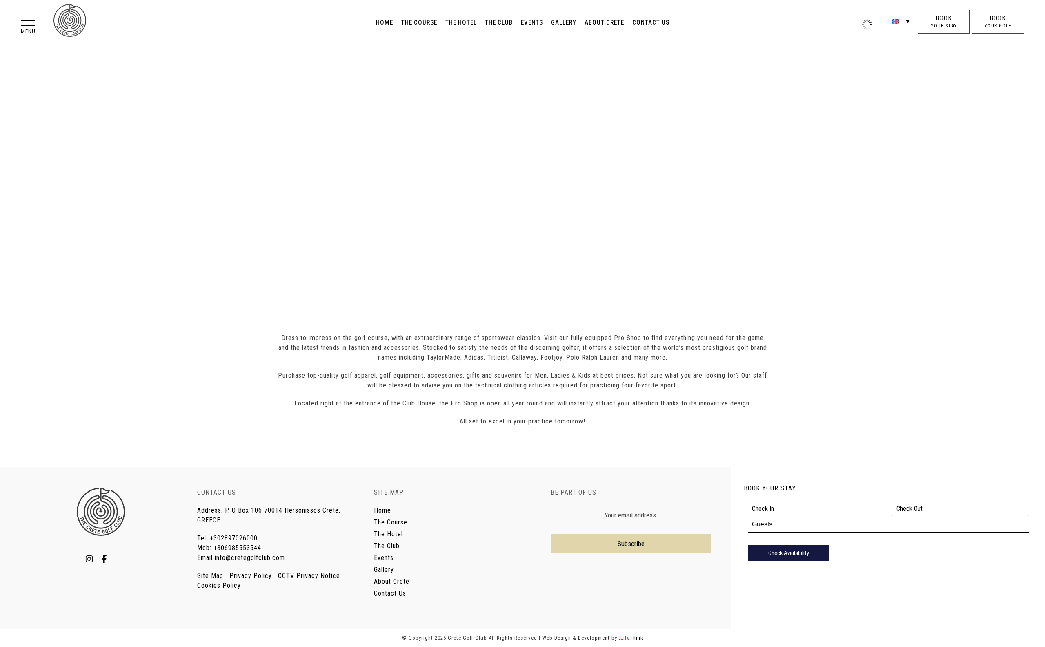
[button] (28, 22)
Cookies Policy (219, 585)
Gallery (384, 569)
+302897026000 (234, 538)
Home (382, 510)
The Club (387, 546)
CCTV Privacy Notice (309, 576)
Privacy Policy (250, 576)
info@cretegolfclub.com (250, 558)
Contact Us (390, 593)
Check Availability (788, 553)
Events (384, 558)
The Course (390, 522)
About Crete (391, 581)
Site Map (210, 576)
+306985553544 (237, 548)
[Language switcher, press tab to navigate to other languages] (900, 21)
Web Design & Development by (592, 638)
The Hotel (388, 534)
